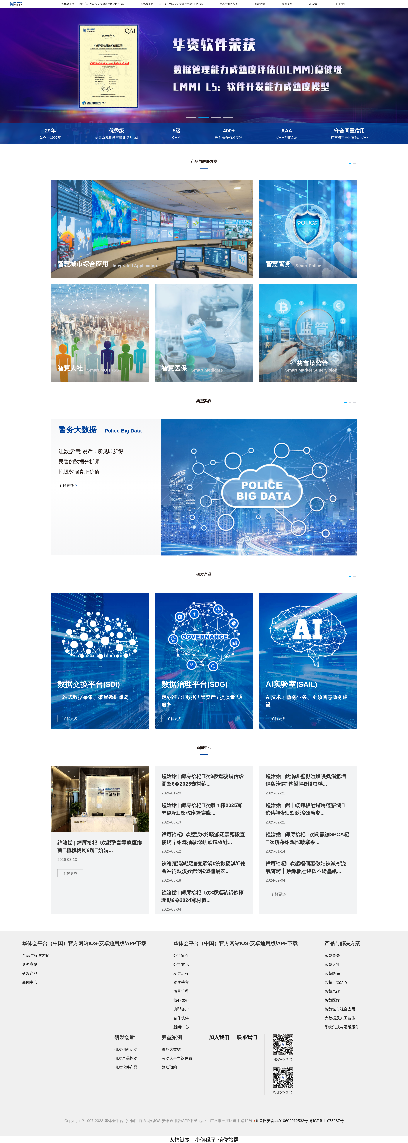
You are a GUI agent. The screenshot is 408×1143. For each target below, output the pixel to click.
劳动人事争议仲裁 (177, 1058)
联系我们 (341, 3)
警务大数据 (171, 1049)
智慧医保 (332, 973)
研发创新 (260, 3)
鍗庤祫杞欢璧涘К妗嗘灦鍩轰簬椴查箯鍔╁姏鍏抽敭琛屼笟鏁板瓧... (203, 838)
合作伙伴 (181, 1018)
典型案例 (287, 3)
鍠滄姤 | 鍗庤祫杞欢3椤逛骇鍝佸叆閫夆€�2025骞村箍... (203, 780)
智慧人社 (332, 964)
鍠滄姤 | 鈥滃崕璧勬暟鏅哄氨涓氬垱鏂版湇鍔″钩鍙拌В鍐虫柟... (306, 780)
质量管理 (181, 991)
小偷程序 (205, 1139)
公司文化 (181, 964)
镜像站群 (228, 1139)
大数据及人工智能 (340, 1018)
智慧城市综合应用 (340, 1009)
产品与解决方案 (229, 3)
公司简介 (181, 955)
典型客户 (181, 1009)
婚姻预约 (169, 1067)
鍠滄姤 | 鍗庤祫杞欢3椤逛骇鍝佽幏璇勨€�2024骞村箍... (203, 896)
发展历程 (181, 973)
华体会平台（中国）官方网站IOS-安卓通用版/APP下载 (93, 3)
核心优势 (181, 1000)
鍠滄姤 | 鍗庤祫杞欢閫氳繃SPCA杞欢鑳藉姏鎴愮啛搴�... (307, 838)
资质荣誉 (181, 982)
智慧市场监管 (336, 982)
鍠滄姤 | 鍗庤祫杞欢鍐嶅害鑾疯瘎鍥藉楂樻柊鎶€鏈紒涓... (99, 846)
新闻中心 (30, 982)
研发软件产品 (125, 1067)
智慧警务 (332, 955)
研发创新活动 (125, 1049)
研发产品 (30, 973)
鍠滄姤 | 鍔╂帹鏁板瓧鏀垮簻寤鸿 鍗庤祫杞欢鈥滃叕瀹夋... (305, 809)
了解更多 (68, 485)
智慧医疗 (332, 1000)
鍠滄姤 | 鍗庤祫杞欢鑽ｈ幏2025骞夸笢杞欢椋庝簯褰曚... (202, 809)
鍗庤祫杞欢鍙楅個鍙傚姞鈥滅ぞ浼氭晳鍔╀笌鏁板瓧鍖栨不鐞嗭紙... (306, 867)
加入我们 (314, 3)
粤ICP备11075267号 (326, 1121)
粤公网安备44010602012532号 (281, 1121)
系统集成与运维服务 (342, 1027)
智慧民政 (332, 991)
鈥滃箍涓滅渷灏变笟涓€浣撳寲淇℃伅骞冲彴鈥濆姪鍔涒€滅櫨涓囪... (204, 867)
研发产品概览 (125, 1058)
